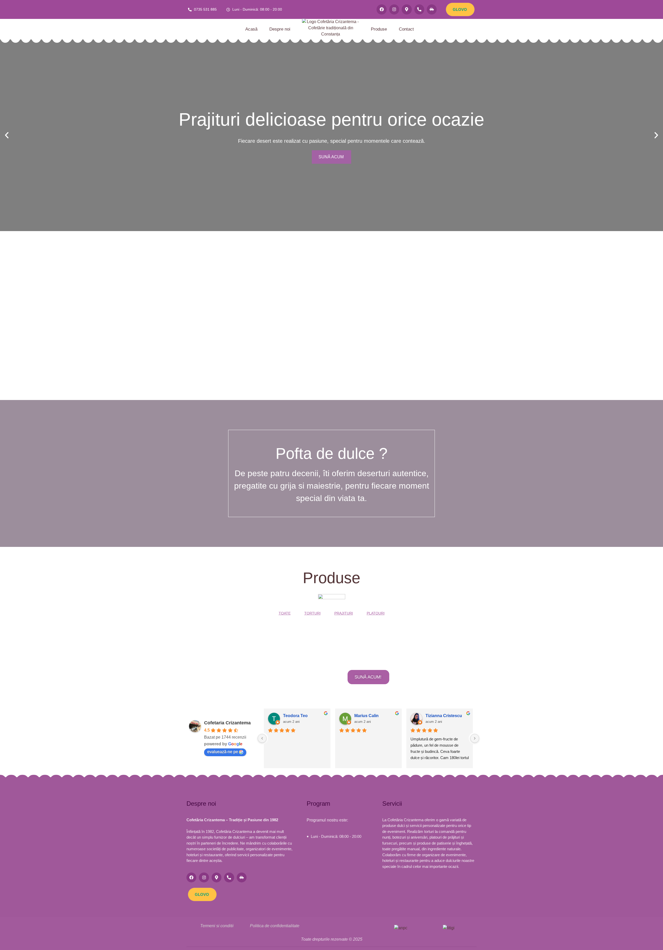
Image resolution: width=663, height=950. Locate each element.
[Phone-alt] (419, 9)
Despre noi (279, 29)
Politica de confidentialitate (274, 926)
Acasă (251, 29)
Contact (406, 29)
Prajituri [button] (343, 613)
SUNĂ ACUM (331, 157)
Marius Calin (366, 715)
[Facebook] (381, 9)
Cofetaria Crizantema (227, 722)
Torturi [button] (312, 613)
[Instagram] (394, 9)
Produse (379, 29)
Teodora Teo (295, 715)
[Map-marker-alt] (407, 9)
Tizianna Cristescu (444, 715)
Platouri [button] (376, 613)
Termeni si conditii (217, 926)
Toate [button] (285, 613)
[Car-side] (432, 9)
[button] (7, 135)
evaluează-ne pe (222, 751)
